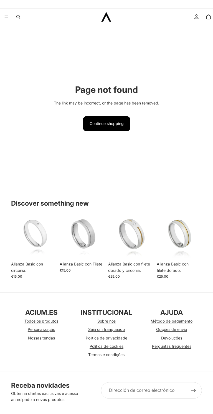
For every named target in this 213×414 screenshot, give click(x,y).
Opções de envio (171, 329)
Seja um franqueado (106, 329)
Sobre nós (106, 321)
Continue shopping (107, 123)
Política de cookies (106, 346)
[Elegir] (48, 250)
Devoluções (171, 338)
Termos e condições (106, 354)
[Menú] (6, 17)
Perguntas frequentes (171, 346)
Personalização (41, 329)
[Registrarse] (193, 390)
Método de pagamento (171, 321)
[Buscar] (18, 17)
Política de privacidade (106, 338)
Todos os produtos (41, 321)
